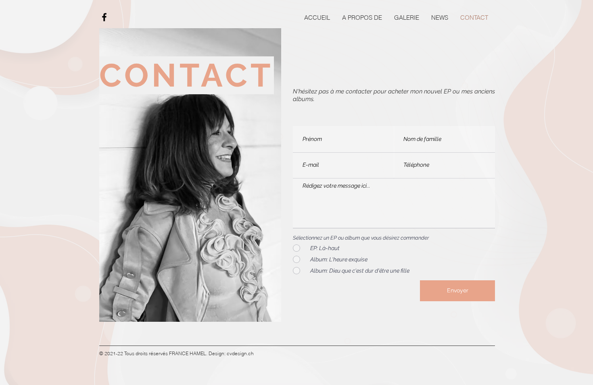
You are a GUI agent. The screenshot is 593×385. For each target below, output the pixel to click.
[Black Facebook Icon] (104, 17)
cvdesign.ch (240, 353)
